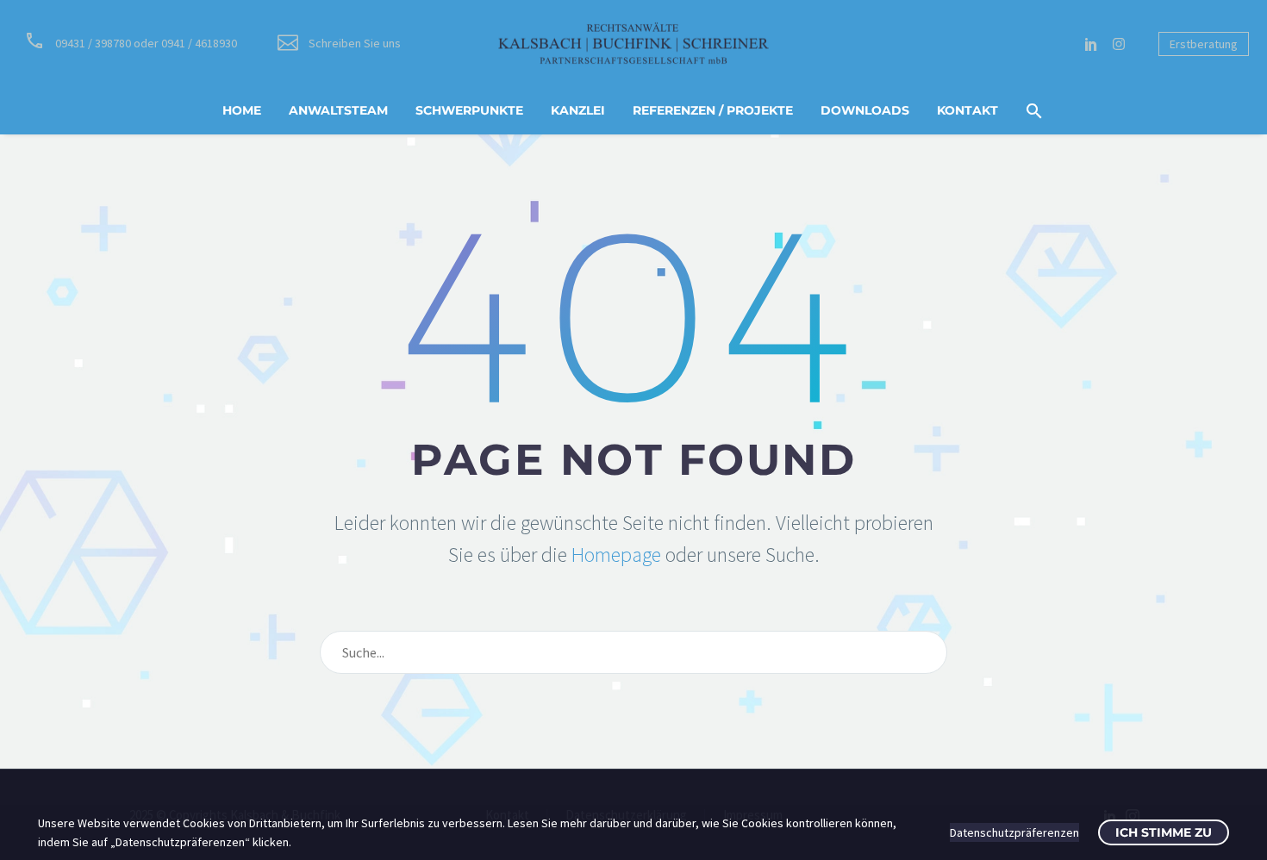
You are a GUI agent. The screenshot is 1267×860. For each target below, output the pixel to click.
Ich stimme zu (1163, 832)
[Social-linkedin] (1091, 44)
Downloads (865, 110)
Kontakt (967, 110)
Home (241, 110)
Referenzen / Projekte (713, 110)
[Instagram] (1119, 44)
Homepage (616, 554)
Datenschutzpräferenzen (1014, 832)
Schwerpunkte (469, 110)
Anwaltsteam (338, 110)
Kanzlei (578, 110)
